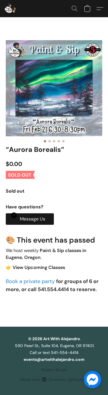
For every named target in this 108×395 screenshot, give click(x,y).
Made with (53, 379)
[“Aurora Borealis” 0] (54, 88)
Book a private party (31, 281)
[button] (11, 8)
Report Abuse (54, 369)
